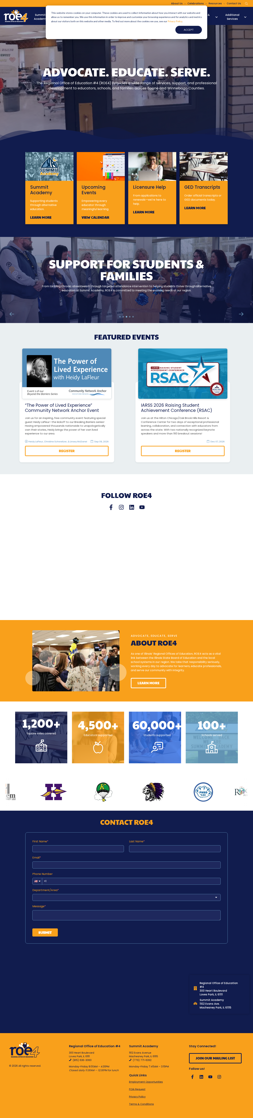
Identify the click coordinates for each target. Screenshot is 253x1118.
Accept (189, 29)
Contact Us (234, 3)
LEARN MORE (40, 217)
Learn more (127, 296)
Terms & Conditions (141, 1104)
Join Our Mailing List (215, 1058)
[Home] (15, 16)
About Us (177, 3)
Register (67, 450)
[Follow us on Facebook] (111, 507)
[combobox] (126, 897)
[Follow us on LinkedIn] (132, 507)
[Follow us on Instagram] (121, 507)
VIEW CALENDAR (95, 217)
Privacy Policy (175, 21)
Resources (215, 3)
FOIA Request (137, 1089)
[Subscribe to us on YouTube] (142, 507)
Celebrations (195, 3)
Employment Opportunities (146, 1082)
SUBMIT (45, 932)
